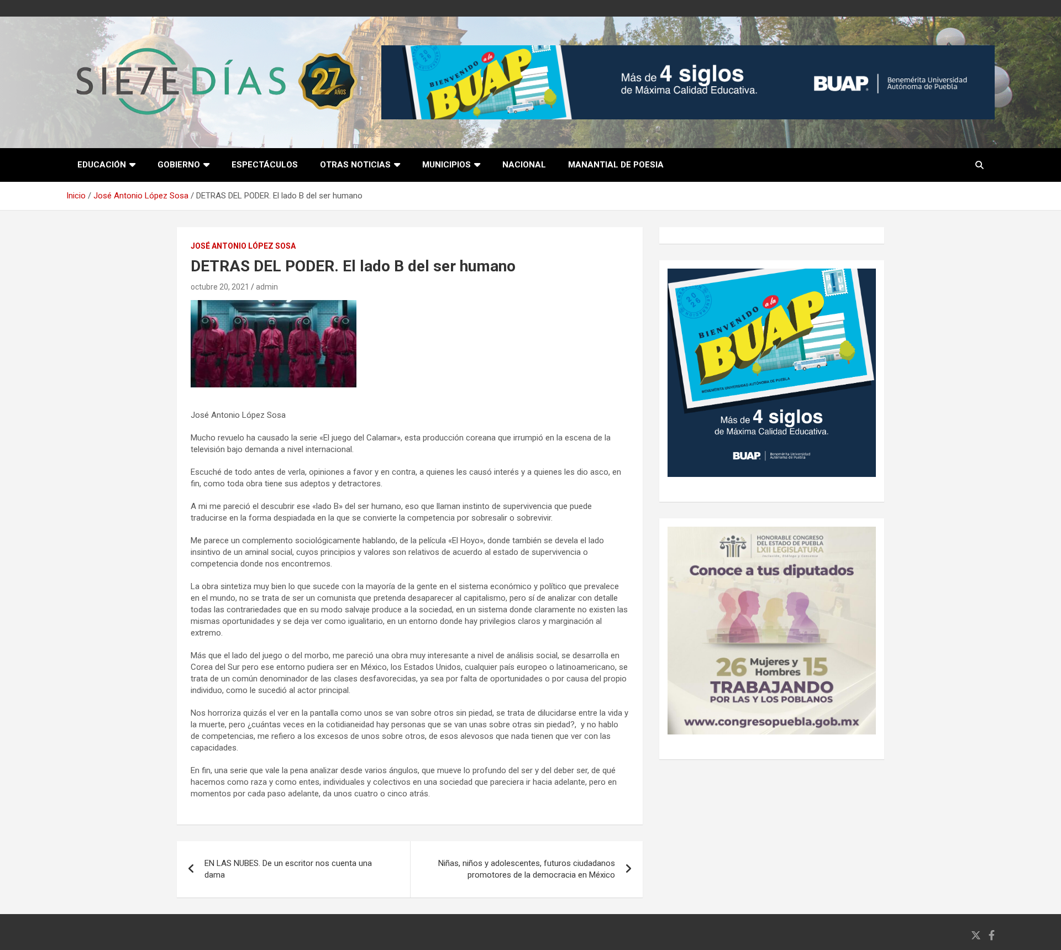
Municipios (446, 165)
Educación (101, 165)
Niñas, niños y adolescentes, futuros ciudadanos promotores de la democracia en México (526, 869)
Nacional (524, 165)
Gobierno (178, 165)
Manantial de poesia (616, 165)
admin (267, 286)
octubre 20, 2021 (220, 286)
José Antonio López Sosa (243, 246)
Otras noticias (355, 165)
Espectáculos (265, 165)
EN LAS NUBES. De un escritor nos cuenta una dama (288, 869)
